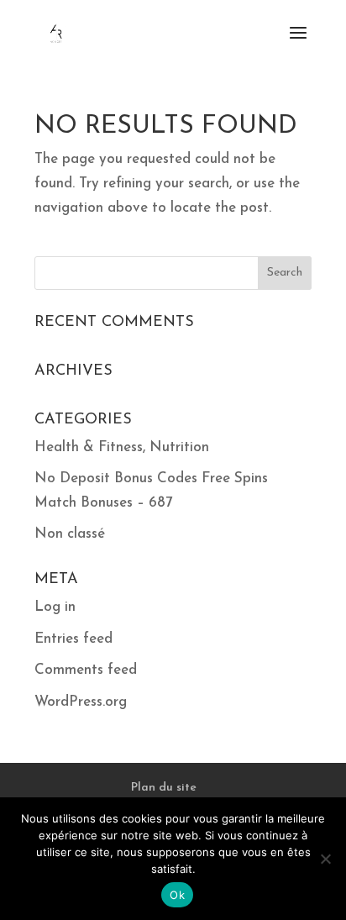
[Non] (325, 858)
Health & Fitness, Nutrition (121, 447)
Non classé (69, 534)
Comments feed (85, 670)
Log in (55, 607)
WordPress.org (80, 702)
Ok (177, 895)
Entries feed (73, 639)
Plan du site (164, 787)
